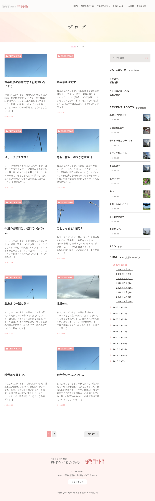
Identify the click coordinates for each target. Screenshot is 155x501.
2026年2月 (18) (124, 297)
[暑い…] (146, 194)
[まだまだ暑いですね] (146, 155)
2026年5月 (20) (124, 283)
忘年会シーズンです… (70, 374)
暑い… (113, 191)
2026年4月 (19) (124, 287)
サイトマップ (77, 482)
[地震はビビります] (146, 117)
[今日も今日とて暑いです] (146, 143)
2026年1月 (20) (124, 301)
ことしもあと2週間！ (70, 228)
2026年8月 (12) (124, 269)
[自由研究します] (146, 130)
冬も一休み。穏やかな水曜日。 (76, 157)
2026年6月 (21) (124, 278)
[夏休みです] (146, 181)
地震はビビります (118, 115)
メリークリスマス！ (17, 157)
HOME (73, 46)
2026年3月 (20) (124, 292)
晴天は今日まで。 (15, 374)
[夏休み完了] (146, 168)
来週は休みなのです (119, 204)
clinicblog (15, 56)
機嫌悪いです (116, 229)
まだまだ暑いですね (119, 153)
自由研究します (117, 128)
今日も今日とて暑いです (121, 140)
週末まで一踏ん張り (17, 303)
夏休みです (115, 179)
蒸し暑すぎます (117, 217)
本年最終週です (66, 82)
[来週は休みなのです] (146, 206)
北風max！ (63, 303)
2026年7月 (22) (124, 274)
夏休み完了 (115, 166)
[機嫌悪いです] (146, 231)
